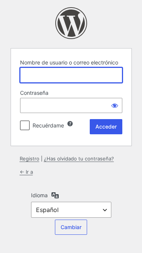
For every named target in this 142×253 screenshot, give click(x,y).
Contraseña (34, 93)
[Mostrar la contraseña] (114, 105)
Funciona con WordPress (71, 23)
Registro (29, 159)
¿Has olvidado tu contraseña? (79, 159)
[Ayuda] (70, 123)
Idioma (39, 195)
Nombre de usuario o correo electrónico (69, 62)
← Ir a (26, 172)
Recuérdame (48, 125)
